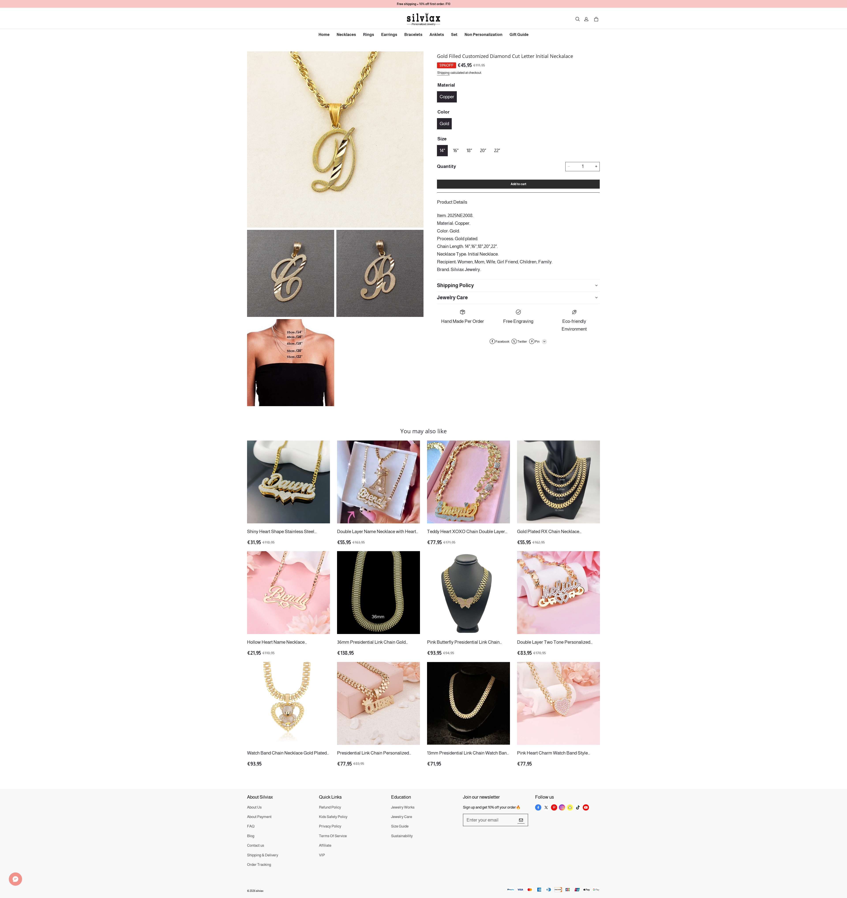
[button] (577, 19)
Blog (250, 836)
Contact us (255, 845)
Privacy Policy (330, 826)
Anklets (436, 34)
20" (483, 150)
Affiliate (325, 845)
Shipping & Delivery (262, 855)
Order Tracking (259, 865)
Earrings (389, 34)
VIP (322, 855)
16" (456, 150)
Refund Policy (330, 807)
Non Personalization (483, 34)
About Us (254, 807)
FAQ (251, 826)
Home (324, 34)
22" (497, 150)
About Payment (259, 817)
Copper (447, 96)
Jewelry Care (401, 817)
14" (442, 150)
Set (454, 34)
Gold (444, 123)
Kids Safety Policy (333, 817)
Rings (368, 34)
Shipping (443, 72)
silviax (259, 890)
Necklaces (346, 34)
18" (469, 150)
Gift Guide (519, 34)
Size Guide (400, 826)
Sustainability (402, 836)
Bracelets (413, 34)
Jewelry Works (402, 807)
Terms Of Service (333, 836)
